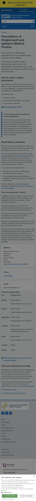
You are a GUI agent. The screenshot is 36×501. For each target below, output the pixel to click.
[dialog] (18, 488)
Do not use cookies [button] (26, 496)
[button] (18, 492)
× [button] (34, 476)
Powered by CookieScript (8, 499)
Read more (4, 490)
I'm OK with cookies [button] (10, 496)
